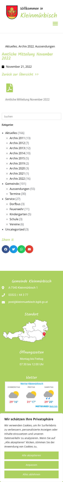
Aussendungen (45, 46)
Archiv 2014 (17, 153)
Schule (14, 219)
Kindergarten (18, 214)
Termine (15, 194)
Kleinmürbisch (38, 16)
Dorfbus (15, 204)
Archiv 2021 (17, 173)
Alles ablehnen (31, 474)
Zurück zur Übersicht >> (20, 74)
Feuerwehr (17, 209)
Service (10, 199)
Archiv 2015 (17, 158)
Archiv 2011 (17, 138)
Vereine (15, 224)
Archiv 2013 (17, 148)
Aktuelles (11, 46)
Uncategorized (14, 229)
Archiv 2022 (26, 46)
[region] (31, 447)
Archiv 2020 (17, 168)
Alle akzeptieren (31, 455)
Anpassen (31, 464)
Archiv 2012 (17, 143)
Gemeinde (12, 184)
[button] (55, 23)
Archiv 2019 (17, 163)
